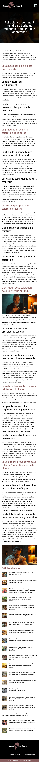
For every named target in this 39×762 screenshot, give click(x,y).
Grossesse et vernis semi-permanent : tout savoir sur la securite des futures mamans (22, 640)
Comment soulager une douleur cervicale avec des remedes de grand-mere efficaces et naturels (22, 665)
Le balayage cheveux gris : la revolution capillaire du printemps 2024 (20, 690)
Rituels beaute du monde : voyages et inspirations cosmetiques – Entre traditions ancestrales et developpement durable (22, 590)
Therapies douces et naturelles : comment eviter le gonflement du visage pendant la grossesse (21, 607)
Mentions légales (15, 755)
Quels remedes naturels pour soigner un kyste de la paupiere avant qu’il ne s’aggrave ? (22, 623)
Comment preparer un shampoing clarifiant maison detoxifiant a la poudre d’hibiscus (22, 673)
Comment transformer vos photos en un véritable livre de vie (21, 573)
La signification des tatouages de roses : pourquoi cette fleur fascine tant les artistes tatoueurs (22, 649)
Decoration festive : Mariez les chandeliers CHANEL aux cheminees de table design (21, 631)
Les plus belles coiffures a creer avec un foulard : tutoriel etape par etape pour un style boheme (23, 657)
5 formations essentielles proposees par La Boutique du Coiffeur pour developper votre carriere (22, 699)
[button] (35, 5)
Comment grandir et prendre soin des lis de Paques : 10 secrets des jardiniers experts (22, 730)
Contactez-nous (30, 755)
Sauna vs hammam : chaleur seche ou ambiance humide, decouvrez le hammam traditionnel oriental (18, 715)
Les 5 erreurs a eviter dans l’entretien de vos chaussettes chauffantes (22, 681)
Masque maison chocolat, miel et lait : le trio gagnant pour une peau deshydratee (22, 615)
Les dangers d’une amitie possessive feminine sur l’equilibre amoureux (23, 581)
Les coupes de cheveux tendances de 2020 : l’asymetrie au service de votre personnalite (22, 721)
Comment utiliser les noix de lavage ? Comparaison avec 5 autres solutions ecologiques (20, 599)
